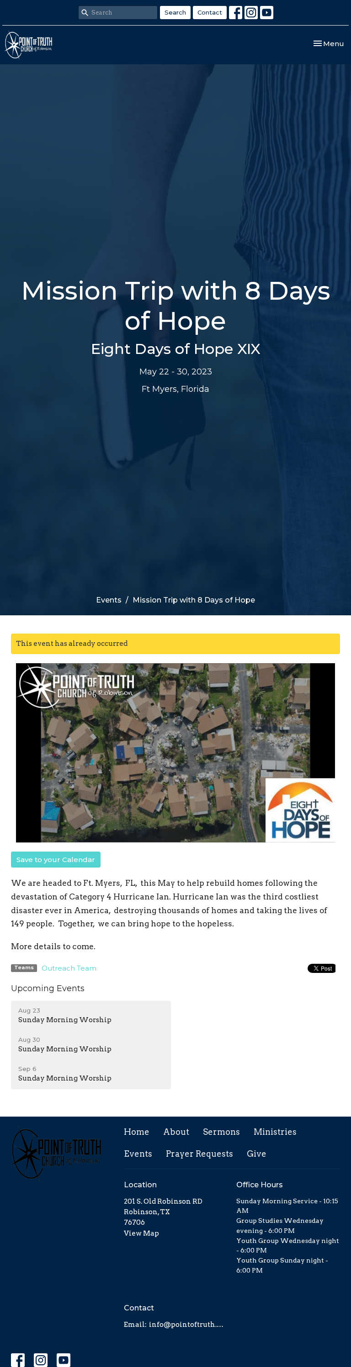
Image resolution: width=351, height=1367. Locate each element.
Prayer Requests (199, 1154)
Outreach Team (69, 968)
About (176, 1132)
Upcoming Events (48, 988)
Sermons (221, 1132)
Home (136, 1132)
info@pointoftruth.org (188, 1324)
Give (256, 1154)
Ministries (275, 1132)
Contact (209, 12)
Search (175, 12)
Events (109, 600)
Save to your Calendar (55, 859)
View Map (141, 1233)
